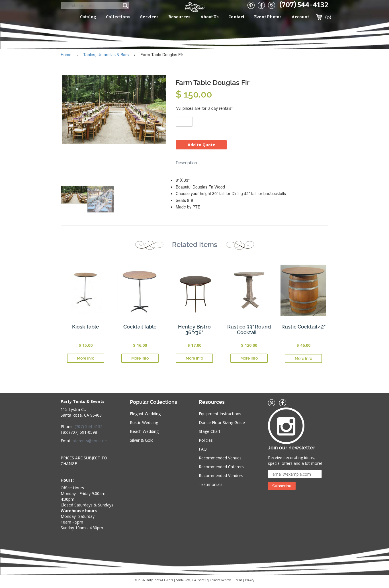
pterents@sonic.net (90, 440)
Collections (118, 17)
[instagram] (271, 5)
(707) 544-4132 (303, 5)
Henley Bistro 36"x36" (194, 329)
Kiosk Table (85, 327)
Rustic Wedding (144, 422)
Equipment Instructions (220, 413)
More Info (85, 358)
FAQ (203, 449)
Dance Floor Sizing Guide (222, 422)
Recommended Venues (220, 458)
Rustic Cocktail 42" (303, 327)
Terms (238, 580)
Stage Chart (209, 431)
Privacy (249, 580)
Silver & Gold (141, 440)
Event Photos (268, 17)
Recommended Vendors (221, 475)
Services (149, 17)
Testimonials (210, 484)
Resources (179, 17)
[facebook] (261, 5)
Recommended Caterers (221, 466)
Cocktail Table (140, 327)
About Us (209, 17)
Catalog (88, 17)
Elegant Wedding (145, 413)
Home (66, 54)
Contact (236, 17)
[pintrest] (251, 5)
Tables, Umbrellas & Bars (106, 54)
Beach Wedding (144, 431)
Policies (206, 440)
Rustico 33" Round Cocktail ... (249, 329)
